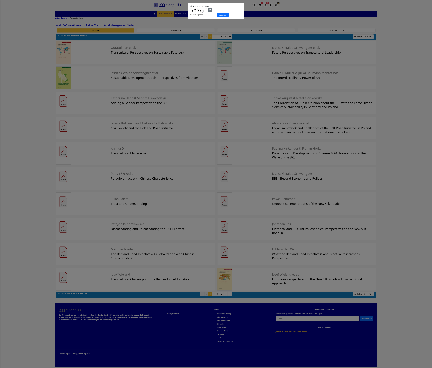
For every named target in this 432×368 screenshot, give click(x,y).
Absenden (223, 15)
